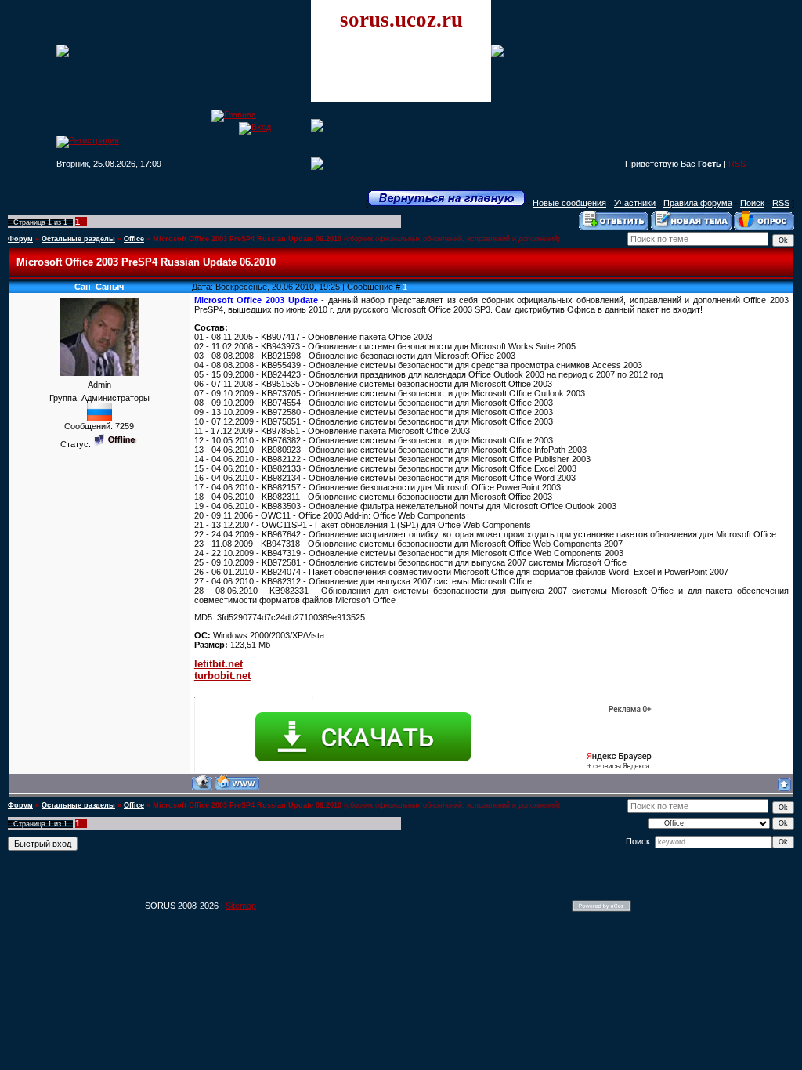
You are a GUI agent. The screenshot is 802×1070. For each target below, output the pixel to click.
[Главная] (233, 114)
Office (134, 239)
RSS (737, 163)
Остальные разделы (78, 239)
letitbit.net (218, 664)
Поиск (752, 203)
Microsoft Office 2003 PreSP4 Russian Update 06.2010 (247, 239)
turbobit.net (222, 675)
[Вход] (255, 127)
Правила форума (697, 203)
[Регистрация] (87, 140)
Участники (635, 203)
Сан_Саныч (99, 286)
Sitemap (241, 905)
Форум (20, 239)
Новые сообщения (569, 203)
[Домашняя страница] (237, 782)
